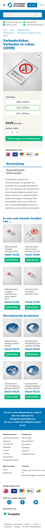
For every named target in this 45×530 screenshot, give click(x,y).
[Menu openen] (4, 5)
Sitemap (17, 527)
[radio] (23, 102)
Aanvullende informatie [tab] (15, 171)
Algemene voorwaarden (8, 442)
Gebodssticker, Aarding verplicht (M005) (11, 343)
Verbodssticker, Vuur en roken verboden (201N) (32, 249)
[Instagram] (9, 502)
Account (32, 5)
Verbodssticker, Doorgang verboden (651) (32, 291)
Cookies (6, 450)
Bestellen (13, 260)
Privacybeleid (8, 457)
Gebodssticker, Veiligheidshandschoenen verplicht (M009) (33, 386)
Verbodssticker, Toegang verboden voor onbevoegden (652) (11, 294)
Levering (6, 454)
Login (5, 470)
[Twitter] (36, 502)
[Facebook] (22, 502)
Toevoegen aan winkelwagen (25, 138)
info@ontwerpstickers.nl (22, 419)
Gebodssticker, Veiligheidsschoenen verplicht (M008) (33, 343)
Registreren (7, 473)
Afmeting (10, 97)
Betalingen (7, 447)
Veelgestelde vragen (10, 460)
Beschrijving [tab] (15, 164)
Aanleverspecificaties (11, 438)
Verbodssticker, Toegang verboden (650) (11, 249)
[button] (38, 55)
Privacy (27, 524)
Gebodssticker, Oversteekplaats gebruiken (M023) (12, 386)
